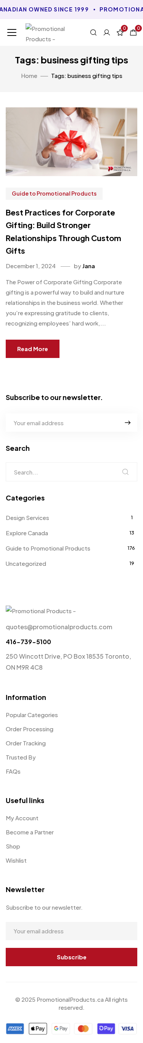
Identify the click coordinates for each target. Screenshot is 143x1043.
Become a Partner (30, 832)
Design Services (27, 517)
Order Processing (29, 728)
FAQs (13, 771)
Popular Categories (32, 714)
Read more (32, 348)
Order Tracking (26, 743)
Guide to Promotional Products (54, 193)
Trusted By (21, 757)
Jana (88, 265)
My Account (22, 817)
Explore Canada (27, 532)
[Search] (125, 472)
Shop (13, 846)
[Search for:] (71, 472)
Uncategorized (26, 563)
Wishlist (16, 860)
